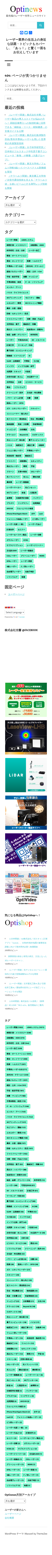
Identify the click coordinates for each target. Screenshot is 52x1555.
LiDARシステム (27, 240)
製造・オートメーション (16, 255)
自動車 (41, 445)
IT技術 (27, 371)
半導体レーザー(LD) (14, 266)
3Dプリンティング (14, 297)
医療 (36, 398)
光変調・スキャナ (14, 371)
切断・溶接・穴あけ (35, 319)
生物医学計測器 (22, 498)
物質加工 (19, 445)
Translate (21, 617)
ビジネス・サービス (34, 382)
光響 (29, 398)
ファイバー (11, 461)
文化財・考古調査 (34, 392)
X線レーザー (12, 566)
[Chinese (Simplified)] (6, 607)
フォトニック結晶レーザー (17, 519)
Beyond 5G (24, 434)
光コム (26, 476)
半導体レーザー (33, 450)
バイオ (9, 445)
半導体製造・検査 (14, 282)
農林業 (9, 482)
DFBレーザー (12, 561)
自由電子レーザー (14, 571)
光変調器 (36, 503)
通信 (8, 387)
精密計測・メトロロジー (16, 245)
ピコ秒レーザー (38, 519)
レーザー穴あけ (35, 524)
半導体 (27, 361)
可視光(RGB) (23, 340)
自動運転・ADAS (37, 245)
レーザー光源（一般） (16, 524)
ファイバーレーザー (15, 319)
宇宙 (33, 466)
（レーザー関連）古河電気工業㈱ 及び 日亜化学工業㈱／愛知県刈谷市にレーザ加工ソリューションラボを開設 (25, 987)
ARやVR (10, 508)
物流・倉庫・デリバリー (16, 334)
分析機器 (23, 429)
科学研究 (34, 334)
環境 (25, 466)
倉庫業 (9, 498)
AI (29, 355)
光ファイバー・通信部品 (16, 419)
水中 (33, 513)
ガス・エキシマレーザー (16, 408)
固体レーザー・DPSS (15, 403)
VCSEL (25, 540)
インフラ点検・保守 (26, 366)
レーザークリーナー (35, 545)
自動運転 (23, 461)
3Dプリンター (12, 492)
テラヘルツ (11, 434)
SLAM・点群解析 (13, 361)
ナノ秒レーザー (27, 566)
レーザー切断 (36, 534)
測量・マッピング (30, 276)
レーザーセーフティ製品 (16, 534)
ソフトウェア (19, 387)
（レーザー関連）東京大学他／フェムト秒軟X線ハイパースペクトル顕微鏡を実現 (25, 168)
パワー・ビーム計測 (15, 398)
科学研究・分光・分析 (16, 250)
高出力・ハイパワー (15, 329)
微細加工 (28, 455)
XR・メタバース (38, 340)
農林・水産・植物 (14, 308)
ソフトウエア (12, 577)
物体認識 (10, 424)
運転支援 (36, 476)
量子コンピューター (37, 440)
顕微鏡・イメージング (16, 355)
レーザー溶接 (26, 561)
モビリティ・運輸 (32, 297)
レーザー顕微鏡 (22, 482)
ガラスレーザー (13, 540)
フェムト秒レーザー (15, 450)
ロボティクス (37, 434)
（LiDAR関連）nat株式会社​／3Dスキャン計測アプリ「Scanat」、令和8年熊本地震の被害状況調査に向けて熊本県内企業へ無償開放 (26, 942)
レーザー (10, 340)
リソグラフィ (23, 503)
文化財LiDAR (12, 550)
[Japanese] (14, 607)
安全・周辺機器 (37, 419)
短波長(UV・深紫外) (35, 329)
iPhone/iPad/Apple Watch (17, 513)
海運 (23, 577)
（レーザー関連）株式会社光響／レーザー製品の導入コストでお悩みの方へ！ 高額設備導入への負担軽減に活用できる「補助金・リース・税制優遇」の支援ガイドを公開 (26, 123)
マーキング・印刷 (25, 345)
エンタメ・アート (14, 287)
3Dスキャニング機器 (33, 303)
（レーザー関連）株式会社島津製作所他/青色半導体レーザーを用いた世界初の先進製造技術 (25, 139)
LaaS (41, 513)
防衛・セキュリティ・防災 (17, 313)
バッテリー (37, 498)
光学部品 (10, 382)
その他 (36, 361)
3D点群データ (32, 376)
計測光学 (10, 529)
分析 (19, 382)
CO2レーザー (12, 555)
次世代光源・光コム (15, 376)
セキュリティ (36, 461)
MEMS (41, 555)
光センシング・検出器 (16, 440)
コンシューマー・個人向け (17, 413)
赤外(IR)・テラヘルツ (35, 266)
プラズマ (10, 503)
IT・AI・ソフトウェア (34, 282)
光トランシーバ (13, 476)
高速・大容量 (23, 424)
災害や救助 (22, 471)
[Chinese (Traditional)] (8, 607)
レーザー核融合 (27, 550)
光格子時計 (29, 571)
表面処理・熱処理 (14, 455)
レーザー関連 (12, 240)
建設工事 (31, 445)
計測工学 (10, 345)
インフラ (10, 366)
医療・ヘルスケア (34, 261)
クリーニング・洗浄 (15, 392)
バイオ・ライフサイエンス (17, 292)
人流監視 (33, 492)
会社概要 (9, 1518)
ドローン (10, 471)
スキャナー (35, 408)
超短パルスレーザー (15, 271)
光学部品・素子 (13, 324)
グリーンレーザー (28, 555)
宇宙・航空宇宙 (13, 276)
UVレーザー (35, 471)
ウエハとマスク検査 (25, 508)
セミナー (21, 529)
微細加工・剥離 (29, 324)
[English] (11, 607)
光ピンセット (30, 487)
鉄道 (23, 492)
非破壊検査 (37, 424)
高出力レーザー (13, 466)
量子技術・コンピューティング (19, 350)
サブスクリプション (15, 545)
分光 (33, 429)
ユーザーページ (16, 594)
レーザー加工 (34, 250)
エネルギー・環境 (14, 303)
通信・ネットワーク (15, 261)
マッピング (11, 429)
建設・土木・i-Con (34, 271)
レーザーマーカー (14, 487)
